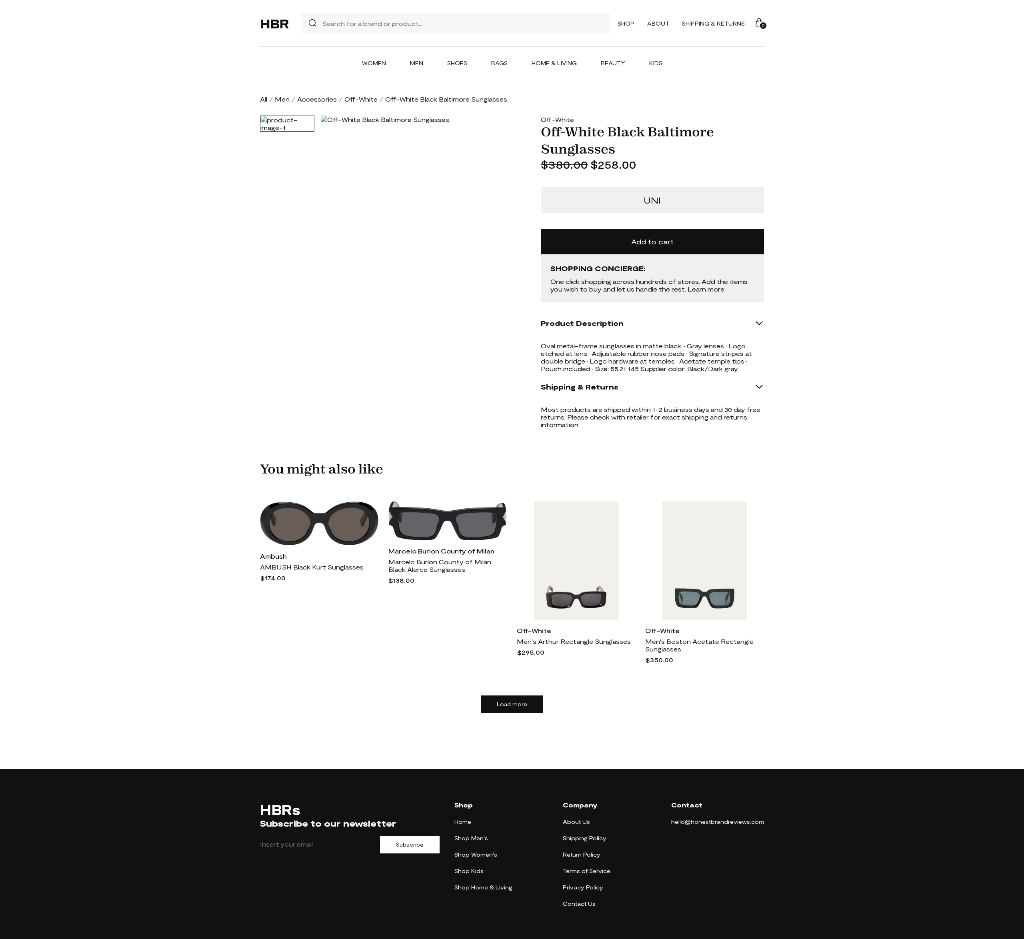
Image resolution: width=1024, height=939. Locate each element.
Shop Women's (475, 854)
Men (416, 63)
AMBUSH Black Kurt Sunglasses (312, 567)
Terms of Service (586, 870)
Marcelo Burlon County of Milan (441, 551)
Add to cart (652, 241)
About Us (576, 821)
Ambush (273, 556)
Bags (499, 63)
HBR (274, 23)
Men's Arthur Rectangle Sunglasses (574, 641)
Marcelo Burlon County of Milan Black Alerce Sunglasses (439, 565)
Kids (655, 63)
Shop (626, 23)
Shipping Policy (584, 838)
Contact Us (579, 903)
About (658, 23)
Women (374, 63)
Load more (512, 704)
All (263, 99)
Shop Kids (469, 870)
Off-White (361, 99)
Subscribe (410, 844)
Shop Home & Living (483, 887)
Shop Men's (471, 838)
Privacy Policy (583, 887)
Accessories (317, 99)
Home (462, 821)
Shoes (457, 63)
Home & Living (554, 63)
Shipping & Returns (713, 23)
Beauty (613, 63)
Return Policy (581, 854)
